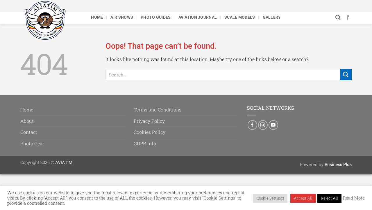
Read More (354, 198)
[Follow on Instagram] (263, 125)
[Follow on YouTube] (273, 125)
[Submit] (346, 74)
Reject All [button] (329, 198)
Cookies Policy (149, 132)
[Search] (337, 18)
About (27, 121)
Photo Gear (32, 143)
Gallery (272, 17)
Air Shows (121, 17)
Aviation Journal (197, 17)
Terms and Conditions (157, 109)
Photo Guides (156, 17)
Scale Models (239, 17)
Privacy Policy (149, 121)
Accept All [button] (303, 198)
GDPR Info (145, 143)
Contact (28, 132)
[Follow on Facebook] (348, 17)
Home (97, 17)
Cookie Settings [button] (270, 198)
